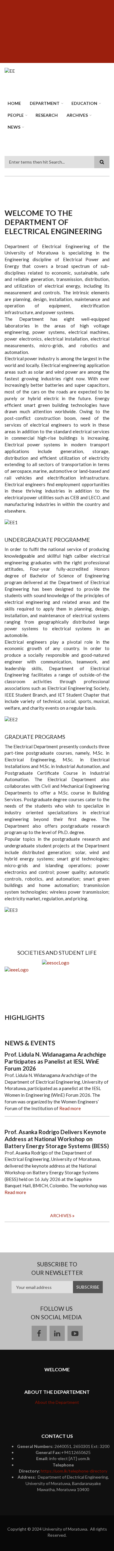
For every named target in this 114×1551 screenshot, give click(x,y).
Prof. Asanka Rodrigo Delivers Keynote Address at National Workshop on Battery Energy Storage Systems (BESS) (57, 1139)
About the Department (57, 1402)
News (14, 127)
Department (45, 103)
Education (84, 103)
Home (14, 103)
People (16, 115)
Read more (70, 1108)
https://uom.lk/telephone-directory (74, 1470)
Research (47, 115)
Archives (77, 115)
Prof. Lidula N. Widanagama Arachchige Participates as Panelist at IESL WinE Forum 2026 (55, 1061)
